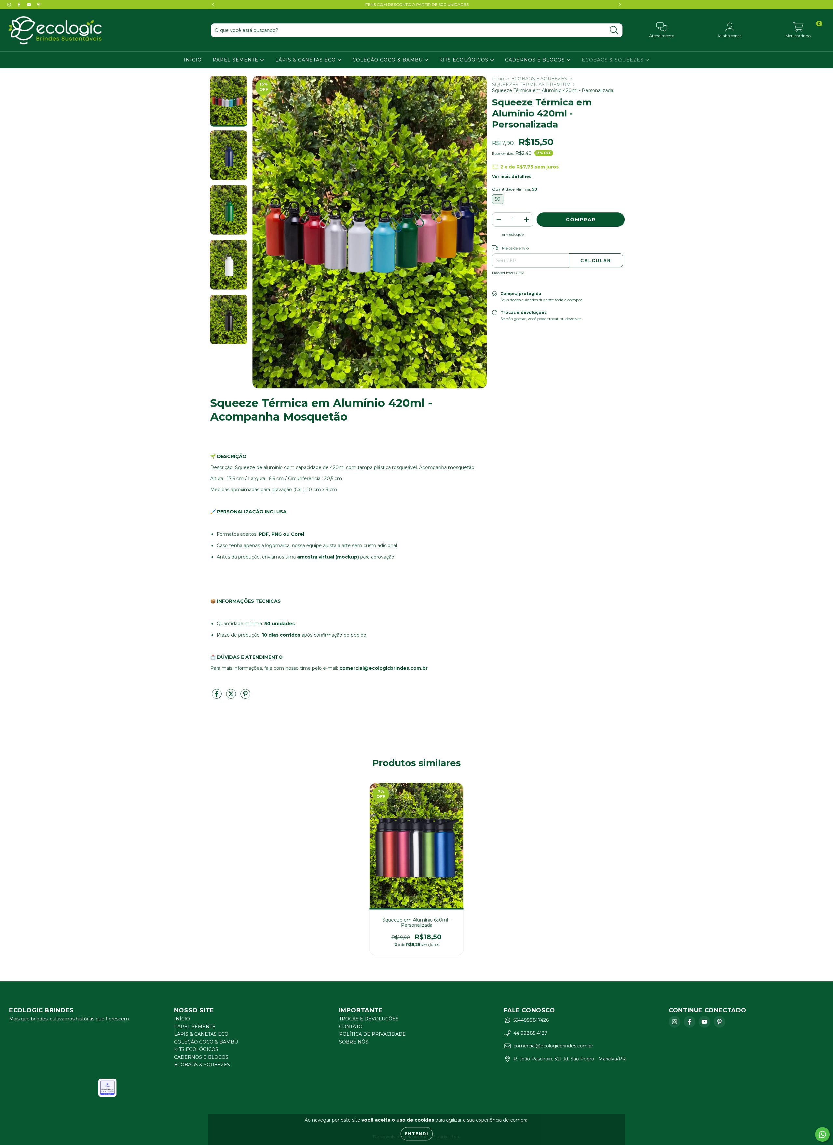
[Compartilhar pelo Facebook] (217, 696)
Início (498, 79)
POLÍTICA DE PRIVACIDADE (372, 1034)
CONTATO (350, 1027)
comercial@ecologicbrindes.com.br (553, 1046)
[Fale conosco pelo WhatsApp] (822, 1134)
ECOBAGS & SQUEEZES (613, 60)
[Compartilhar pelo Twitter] (231, 696)
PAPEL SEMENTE (236, 60)
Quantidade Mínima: (514, 189)
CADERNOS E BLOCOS (536, 60)
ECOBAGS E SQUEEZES (539, 79)
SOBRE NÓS (353, 1042)
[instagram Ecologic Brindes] (10, 4)
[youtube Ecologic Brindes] (29, 4)
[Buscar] (614, 30)
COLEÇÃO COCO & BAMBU (388, 60)
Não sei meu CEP (508, 272)
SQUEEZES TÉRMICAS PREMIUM (531, 85)
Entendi (417, 1133)
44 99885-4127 (530, 1033)
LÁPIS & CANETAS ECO (306, 60)
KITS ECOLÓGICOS (464, 60)
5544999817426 (531, 1020)
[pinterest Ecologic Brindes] (38, 4)
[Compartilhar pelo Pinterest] (245, 696)
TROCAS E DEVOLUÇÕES (369, 1019)
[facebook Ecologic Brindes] (19, 4)
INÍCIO (193, 60)
